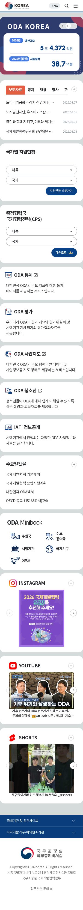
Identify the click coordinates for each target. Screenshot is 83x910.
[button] (73, 613)
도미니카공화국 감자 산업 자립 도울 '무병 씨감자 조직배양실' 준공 (30, 102)
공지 (31, 89)
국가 (15, 180)
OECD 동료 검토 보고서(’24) (27, 500)
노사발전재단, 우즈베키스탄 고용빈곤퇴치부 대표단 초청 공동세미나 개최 (30, 112)
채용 (43, 89)
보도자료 (15, 89)
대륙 (15, 170)
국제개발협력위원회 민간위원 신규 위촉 (30, 131)
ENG (55, 6)
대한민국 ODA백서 (20, 492)
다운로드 (61, 253)
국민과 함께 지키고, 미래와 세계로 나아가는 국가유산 (30, 121)
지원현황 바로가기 (61, 191)
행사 (55, 89)
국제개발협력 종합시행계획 (26, 483)
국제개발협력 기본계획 (23, 474)
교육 (67, 89)
